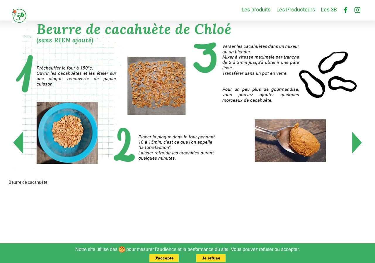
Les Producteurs (296, 9)
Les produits (256, 9)
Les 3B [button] (329, 9)
